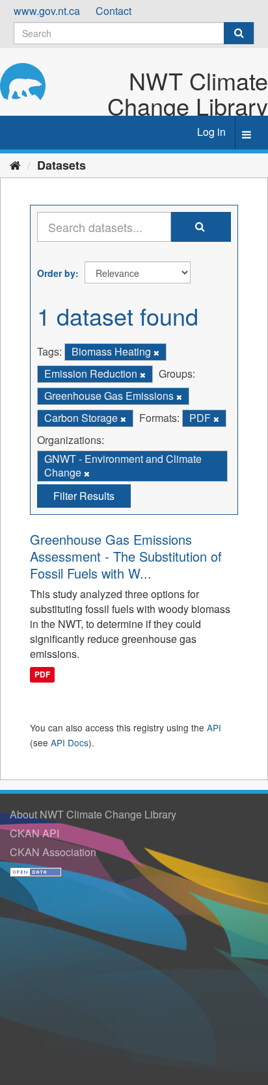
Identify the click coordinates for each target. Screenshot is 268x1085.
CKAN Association (53, 851)
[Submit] (239, 33)
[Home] (15, 164)
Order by (56, 273)
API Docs (69, 742)
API (214, 727)
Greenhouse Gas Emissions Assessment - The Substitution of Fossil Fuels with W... (126, 556)
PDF (42, 675)
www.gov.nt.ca (47, 10)
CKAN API (34, 833)
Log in (211, 131)
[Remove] (156, 352)
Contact (113, 10)
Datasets (61, 165)
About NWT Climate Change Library (93, 814)
